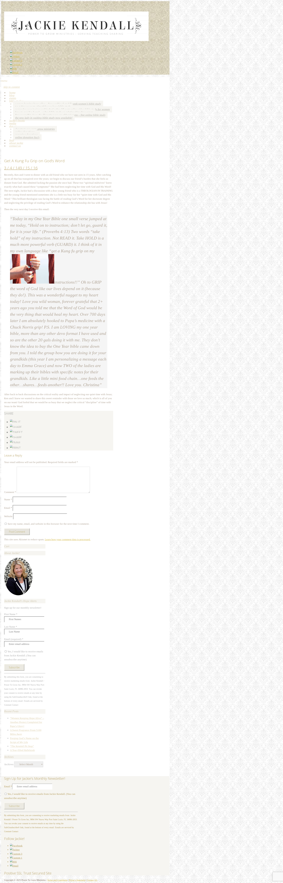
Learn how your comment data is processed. (68, 539)
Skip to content (11, 86)
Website (8, 516)
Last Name (10, 626)
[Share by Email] (15, 442)
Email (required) (13, 639)
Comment (10, 492)
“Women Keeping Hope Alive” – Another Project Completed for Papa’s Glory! (27, 722)
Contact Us (15, 145)
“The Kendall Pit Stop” (22, 746)
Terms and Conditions (57, 880)
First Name (10, 614)
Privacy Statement (77, 880)
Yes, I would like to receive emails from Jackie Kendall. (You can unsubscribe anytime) (23, 655)
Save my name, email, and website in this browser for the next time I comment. (48, 523)
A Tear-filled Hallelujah (22, 750)
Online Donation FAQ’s (27, 137)
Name (8, 499)
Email (8, 508)
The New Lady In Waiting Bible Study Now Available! (43, 117)
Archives (9, 764)
